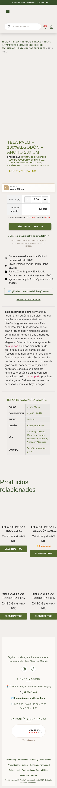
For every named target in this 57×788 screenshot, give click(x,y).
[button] (8, 11)
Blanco (37, 407)
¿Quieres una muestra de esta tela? (28, 236)
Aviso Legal (14, 770)
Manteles (41, 442)
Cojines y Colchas (36, 431)
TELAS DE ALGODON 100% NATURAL (25, 160)
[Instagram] (24, 669)
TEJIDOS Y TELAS (31, 41)
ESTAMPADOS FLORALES (31, 48)
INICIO (5, 41)
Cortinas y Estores (36, 435)
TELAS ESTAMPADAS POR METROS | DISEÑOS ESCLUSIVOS (26, 45)
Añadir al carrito (30, 226)
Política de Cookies (28, 775)
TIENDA (15, 41)
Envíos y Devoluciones (40, 760)
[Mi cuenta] (51, 27)
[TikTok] (33, 669)
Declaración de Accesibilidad (35, 770)
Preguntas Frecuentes (18, 765)
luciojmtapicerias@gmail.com (30, 698)
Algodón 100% (34, 413)
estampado (33, 376)
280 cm (31, 419)
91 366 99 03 (30, 692)
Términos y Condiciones (17, 760)
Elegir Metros (13, 549)
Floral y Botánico (35, 425)
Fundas (31, 442)
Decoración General (37, 438)
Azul (29, 407)
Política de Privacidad (40, 765)
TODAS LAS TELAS (40, 165)
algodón (13, 346)
